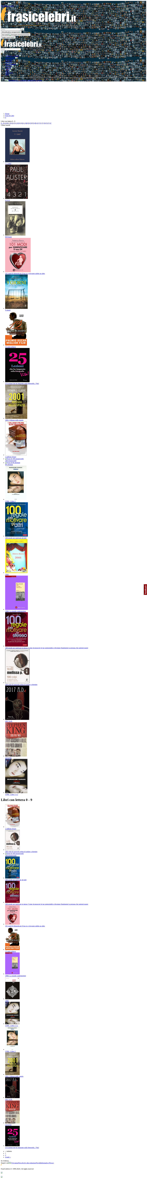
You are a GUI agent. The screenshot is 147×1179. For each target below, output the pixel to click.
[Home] (21, 47)
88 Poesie (8, 237)
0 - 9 (2, 123)
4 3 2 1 (7, 200)
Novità (38, 1163)
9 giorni (7, 310)
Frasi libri (9, 62)
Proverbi (9, 66)
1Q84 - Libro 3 (10, 501)
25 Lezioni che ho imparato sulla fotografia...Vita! (22, 383)
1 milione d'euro (10, 457)
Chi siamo (14, 1163)
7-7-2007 (8, 163)
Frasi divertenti (11, 64)
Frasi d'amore (10, 58)
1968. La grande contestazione (15, 611)
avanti (8, 1157)
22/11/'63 (8, 758)
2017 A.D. (8, 721)
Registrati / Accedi (7, 6)
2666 (7, 574)
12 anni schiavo (10, 347)
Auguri (8, 68)
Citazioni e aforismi (12, 56)
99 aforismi (9, 465)
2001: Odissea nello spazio (14, 420)
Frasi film (9, 60)
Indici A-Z (9, 73)
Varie (8, 71)
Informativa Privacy (47, 1163)
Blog (7, 74)
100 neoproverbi (10, 461)
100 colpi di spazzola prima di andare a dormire (21, 684)
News (20, 1163)
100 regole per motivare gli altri (15, 538)
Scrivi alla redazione (29, 1163)
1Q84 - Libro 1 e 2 (11, 794)
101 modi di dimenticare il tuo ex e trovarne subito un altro (25, 273)
